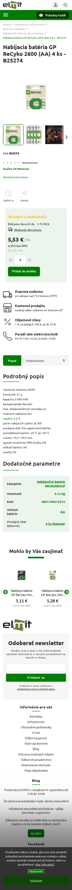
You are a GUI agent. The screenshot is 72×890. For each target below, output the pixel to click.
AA (62, 512)
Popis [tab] (12, 360)
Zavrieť (56, 207)
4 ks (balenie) (55, 524)
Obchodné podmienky (36, 727)
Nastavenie (36, 871)
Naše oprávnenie (36, 743)
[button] (21, 605)
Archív (36, 833)
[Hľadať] (65, 5)
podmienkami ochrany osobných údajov (36, 689)
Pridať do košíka (24, 271)
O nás (36, 732)
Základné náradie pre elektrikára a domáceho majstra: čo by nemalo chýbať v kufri (36, 822)
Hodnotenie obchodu (36, 765)
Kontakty (36, 716)
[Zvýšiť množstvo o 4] (29, 260)
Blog (36, 749)
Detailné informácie (15, 177)
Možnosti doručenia (27, 230)
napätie (8, 418)
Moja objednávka (36, 770)
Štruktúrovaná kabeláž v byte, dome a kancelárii (36, 801)
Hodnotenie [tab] (35, 360)
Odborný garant (36, 738)
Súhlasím (36, 881)
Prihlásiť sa (36, 677)
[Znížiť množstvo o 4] (11, 260)
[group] (21, 592)
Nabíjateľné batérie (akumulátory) (51, 484)
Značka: (16, 168)
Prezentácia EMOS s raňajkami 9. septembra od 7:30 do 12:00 (36, 791)
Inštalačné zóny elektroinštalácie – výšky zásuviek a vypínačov (36, 810)
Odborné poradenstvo (36, 759)
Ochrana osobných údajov (36, 754)
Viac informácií (44, 864)
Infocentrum (36, 722)
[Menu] (6, 15)
